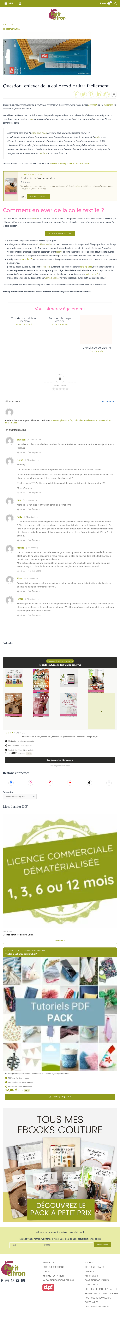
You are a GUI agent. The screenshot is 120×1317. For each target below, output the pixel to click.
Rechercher (8, 643)
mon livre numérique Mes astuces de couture (70, 163)
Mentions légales (94, 1267)
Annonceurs (91, 1276)
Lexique (46, 1271)
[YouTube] (17, 1280)
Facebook (92, 105)
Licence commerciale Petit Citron (18, 935)
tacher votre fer (92, 274)
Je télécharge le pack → (60, 1097)
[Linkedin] (98, 94)
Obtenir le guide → (39, 197)
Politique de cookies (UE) (98, 1298)
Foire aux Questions (53, 1267)
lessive (59, 252)
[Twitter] (83, 94)
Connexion (109, 401)
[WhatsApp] (106, 94)
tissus (28, 189)
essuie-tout (45, 267)
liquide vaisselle (44, 244)
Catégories (8, 792)
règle (78, 186)
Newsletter (48, 1262)
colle (97, 137)
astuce (8, 24)
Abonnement (102, 1245)
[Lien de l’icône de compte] (20, 3)
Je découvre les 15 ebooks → (60, 760)
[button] (115, 3)
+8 (101, 711)
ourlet (30, 119)
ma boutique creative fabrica (58, 1280)
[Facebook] (76, 94)
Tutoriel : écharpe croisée (60, 320)
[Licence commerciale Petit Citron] (60, 871)
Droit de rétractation (97, 1306)
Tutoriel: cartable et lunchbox (24, 320)
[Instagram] (7, 1280)
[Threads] (23, 1280)
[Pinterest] (91, 94)
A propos (90, 1262)
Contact (89, 1271)
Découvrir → (60, 941)
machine (43, 153)
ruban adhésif (25, 259)
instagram (108, 105)
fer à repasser (86, 267)
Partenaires (91, 1302)
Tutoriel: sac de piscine (96, 347)
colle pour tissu (39, 133)
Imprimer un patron (53, 1276)
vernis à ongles (52, 278)
